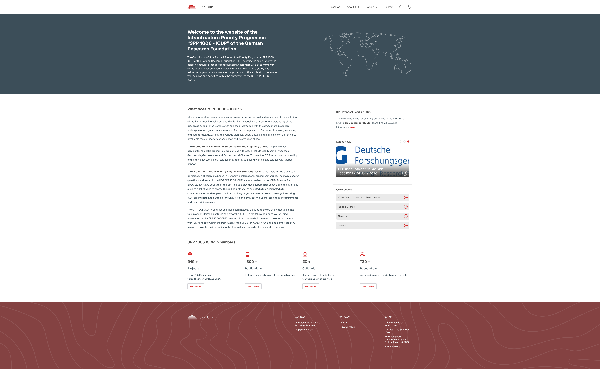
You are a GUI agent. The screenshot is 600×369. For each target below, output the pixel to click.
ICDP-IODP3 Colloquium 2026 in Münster (359, 197)
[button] (401, 7)
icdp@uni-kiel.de (304, 329)
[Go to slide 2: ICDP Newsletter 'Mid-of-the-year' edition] (404, 141)
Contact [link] (388, 7)
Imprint (344, 322)
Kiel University (392, 346)
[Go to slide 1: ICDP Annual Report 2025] (400, 141)
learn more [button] (195, 286)
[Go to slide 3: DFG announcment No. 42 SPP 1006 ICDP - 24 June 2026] (408, 141)
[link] (200, 7)
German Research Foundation (394, 324)
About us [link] (372, 7)
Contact (342, 225)
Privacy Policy (347, 327)
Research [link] (334, 7)
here (352, 127)
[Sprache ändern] (409, 7)
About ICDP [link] (353, 7)
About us (342, 216)
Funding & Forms (346, 206)
